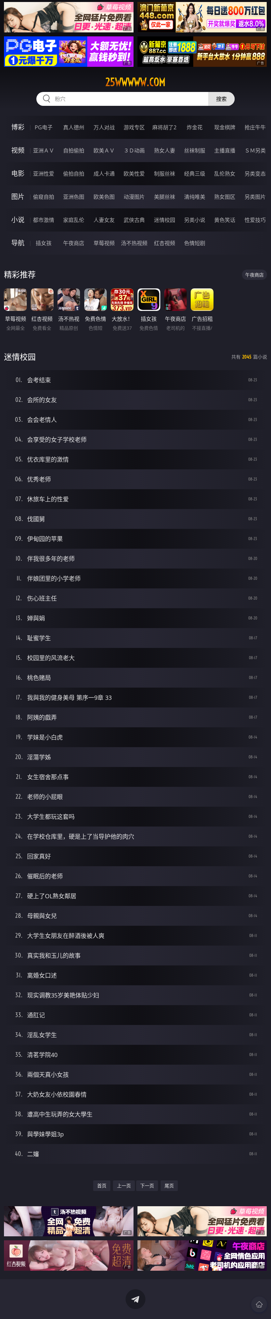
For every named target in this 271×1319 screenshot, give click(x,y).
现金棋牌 (224, 127)
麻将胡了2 (164, 127)
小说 (17, 219)
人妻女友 (104, 220)
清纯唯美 (194, 196)
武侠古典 (134, 220)
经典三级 (194, 173)
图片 (17, 196)
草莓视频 (104, 243)
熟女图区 (224, 196)
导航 (17, 242)
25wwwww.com (135, 82)
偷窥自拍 (43, 196)
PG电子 (44, 127)
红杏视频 (164, 243)
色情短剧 (194, 243)
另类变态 (255, 173)
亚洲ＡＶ (43, 150)
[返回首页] (259, 1304)
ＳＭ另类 (255, 150)
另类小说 (194, 220)
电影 (17, 173)
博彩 (17, 127)
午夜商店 (73, 243)
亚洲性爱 (43, 173)
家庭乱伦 (73, 220)
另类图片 (255, 196)
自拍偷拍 (73, 150)
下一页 (147, 1185)
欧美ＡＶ (104, 150)
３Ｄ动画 (134, 150)
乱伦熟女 (224, 173)
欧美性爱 (134, 173)
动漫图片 (134, 196)
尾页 (169, 1185)
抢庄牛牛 (255, 127)
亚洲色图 (73, 196)
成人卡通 (104, 173)
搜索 (221, 99)
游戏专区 (134, 127)
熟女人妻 (164, 150)
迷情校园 (164, 220)
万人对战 (104, 127)
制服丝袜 (164, 173)
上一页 (124, 1185)
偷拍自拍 (73, 173)
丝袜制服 (194, 150)
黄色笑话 (224, 220)
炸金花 (195, 127)
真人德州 (73, 127)
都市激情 (43, 220)
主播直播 (224, 150)
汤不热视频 (134, 243)
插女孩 (44, 243)
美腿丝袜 (164, 196)
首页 (101, 1185)
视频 (17, 150)
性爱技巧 (255, 220)
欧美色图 (104, 196)
